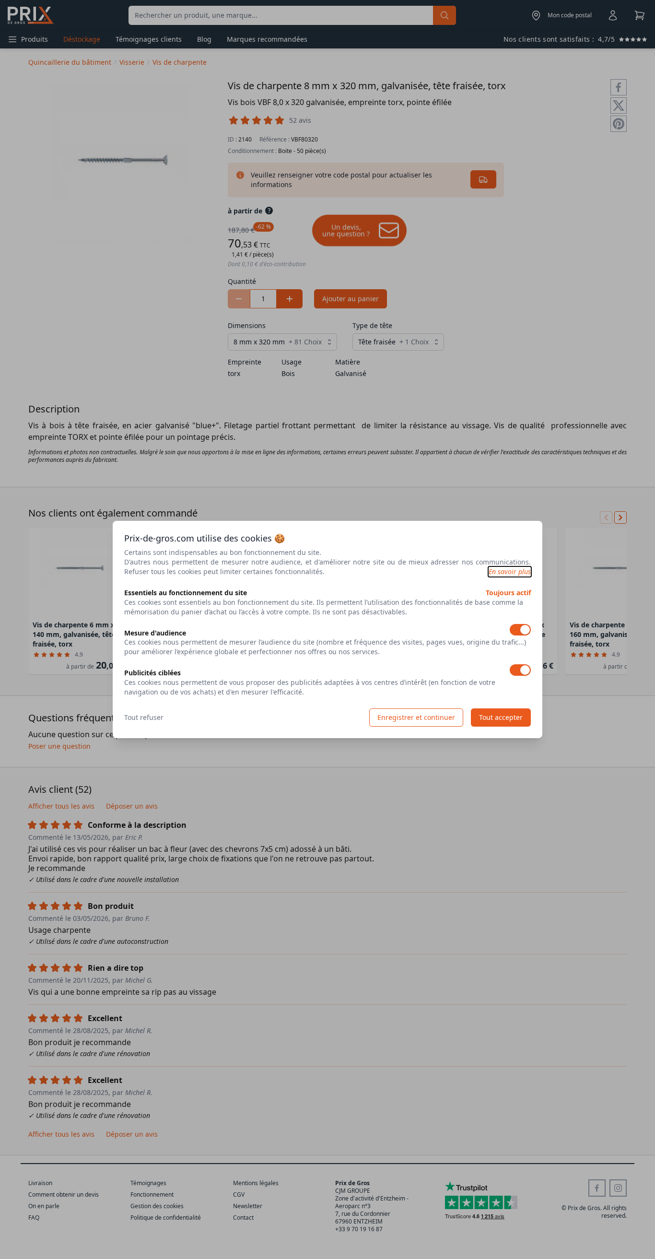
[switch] (520, 629)
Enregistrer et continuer (416, 717)
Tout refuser (144, 717)
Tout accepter (501, 717)
